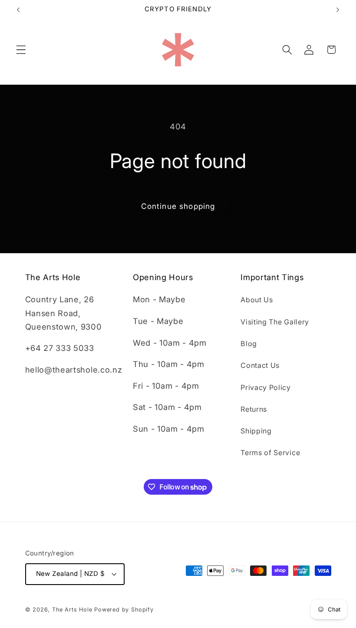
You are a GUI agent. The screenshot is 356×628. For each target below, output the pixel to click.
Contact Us (260, 365)
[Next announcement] (337, 9)
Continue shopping (178, 206)
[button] (21, 50)
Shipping (256, 430)
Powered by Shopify (124, 609)
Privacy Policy (266, 387)
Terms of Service (270, 452)
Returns (254, 409)
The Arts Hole (72, 609)
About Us (257, 299)
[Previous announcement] (18, 9)
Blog (249, 343)
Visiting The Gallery (275, 321)
